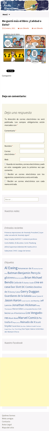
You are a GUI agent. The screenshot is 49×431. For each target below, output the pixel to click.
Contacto (6, 421)
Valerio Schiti (35, 329)
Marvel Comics (28, 318)
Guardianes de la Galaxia (18, 295)
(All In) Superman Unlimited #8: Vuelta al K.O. (21, 247)
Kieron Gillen (17, 309)
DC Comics (28, 287)
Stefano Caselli (31, 326)
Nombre (9, 146)
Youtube (16, 216)
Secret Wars (16, 326)
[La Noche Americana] (24, 6)
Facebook (5, 80)
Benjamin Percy (28, 273)
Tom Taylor (26, 329)
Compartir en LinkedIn (34, 80)
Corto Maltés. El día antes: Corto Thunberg (20, 243)
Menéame (29, 80)
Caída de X (18, 282)
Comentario (10, 130)
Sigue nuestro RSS (30, 216)
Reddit (39, 80)
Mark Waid (13, 318)
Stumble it (44, 80)
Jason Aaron (13, 300)
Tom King (18, 329)
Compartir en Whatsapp (14, 84)
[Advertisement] (24, 381)
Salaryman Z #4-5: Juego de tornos (18, 251)
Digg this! (5, 84)
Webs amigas (7, 418)
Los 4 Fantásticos (18, 313)
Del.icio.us (9, 84)
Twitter (9, 80)
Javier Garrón (26, 301)
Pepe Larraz (16, 322)
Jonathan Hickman (24, 305)
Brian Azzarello (19, 278)
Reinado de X (27, 322)
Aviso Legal (7, 424)
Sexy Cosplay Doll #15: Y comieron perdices (21, 239)
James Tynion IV (37, 296)
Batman (13, 273)
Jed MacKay (35, 301)
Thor (13, 329)
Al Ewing (11, 268)
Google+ (14, 80)
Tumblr (24, 80)
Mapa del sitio (8, 427)
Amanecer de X (25, 268)
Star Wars (23, 326)
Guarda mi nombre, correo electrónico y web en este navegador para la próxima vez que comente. (24, 167)
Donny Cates (14, 292)
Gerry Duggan (30, 291)
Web (6, 159)
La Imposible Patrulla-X (31, 309)
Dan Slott (16, 287)
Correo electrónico (10, 152)
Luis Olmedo (24, 28)
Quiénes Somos (8, 415)
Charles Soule (28, 283)
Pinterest (19, 80)
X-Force (16, 332)
